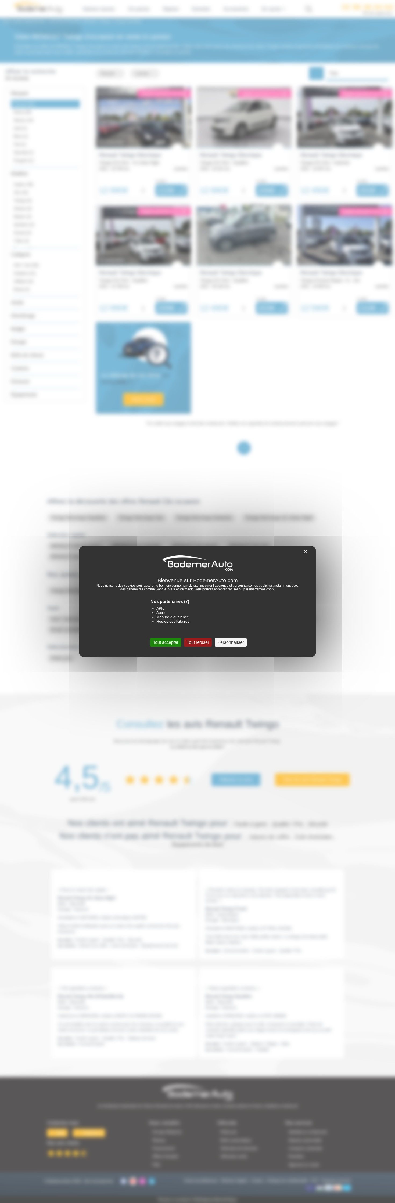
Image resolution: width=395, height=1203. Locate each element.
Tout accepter (165, 642)
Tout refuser (198, 642)
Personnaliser (230, 642)
